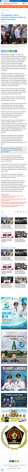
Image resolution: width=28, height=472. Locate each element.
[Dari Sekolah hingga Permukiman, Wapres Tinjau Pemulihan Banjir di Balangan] (7, 220)
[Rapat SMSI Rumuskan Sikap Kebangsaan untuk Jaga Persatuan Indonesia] (21, 220)
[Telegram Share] (23, 212)
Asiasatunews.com (11, 468)
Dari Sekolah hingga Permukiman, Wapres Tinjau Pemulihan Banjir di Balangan (12, 196)
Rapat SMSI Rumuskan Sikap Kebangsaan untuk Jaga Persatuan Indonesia (13, 199)
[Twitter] (13, 461)
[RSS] (18, 461)
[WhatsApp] (15, 461)
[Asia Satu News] (10, 4)
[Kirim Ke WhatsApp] (26, 212)
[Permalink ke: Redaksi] (2, 22)
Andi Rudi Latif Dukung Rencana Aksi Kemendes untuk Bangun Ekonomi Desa (20, 286)
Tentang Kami (22, 465)
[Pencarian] (26, 4)
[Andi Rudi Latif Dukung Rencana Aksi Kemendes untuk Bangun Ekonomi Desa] (21, 280)
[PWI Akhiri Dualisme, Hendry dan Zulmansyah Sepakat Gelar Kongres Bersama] (7, 280)
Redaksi (5, 21)
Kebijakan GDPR (14, 466)
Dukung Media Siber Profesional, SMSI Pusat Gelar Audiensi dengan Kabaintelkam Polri (12, 206)
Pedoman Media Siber (8, 465)
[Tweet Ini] (18, 212)
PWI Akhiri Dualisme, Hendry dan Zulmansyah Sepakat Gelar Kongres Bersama (6, 286)
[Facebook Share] (15, 212)
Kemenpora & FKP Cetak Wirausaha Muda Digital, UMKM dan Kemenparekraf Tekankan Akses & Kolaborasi (13, 203)
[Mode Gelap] (24, 4)
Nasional (3, 13)
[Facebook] (10, 461)
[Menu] (2, 3)
